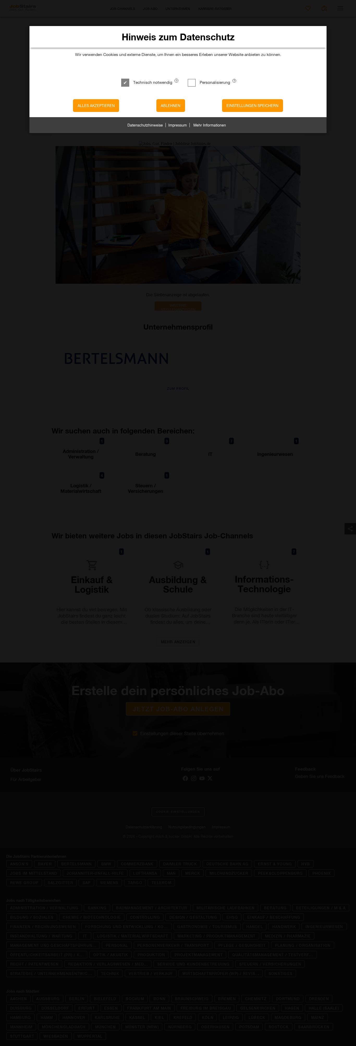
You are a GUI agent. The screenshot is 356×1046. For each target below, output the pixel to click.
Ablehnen (170, 105)
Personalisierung (215, 82)
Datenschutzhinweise (145, 125)
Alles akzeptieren (96, 105)
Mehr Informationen (209, 125)
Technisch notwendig (152, 82)
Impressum (177, 125)
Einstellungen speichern (252, 105)
